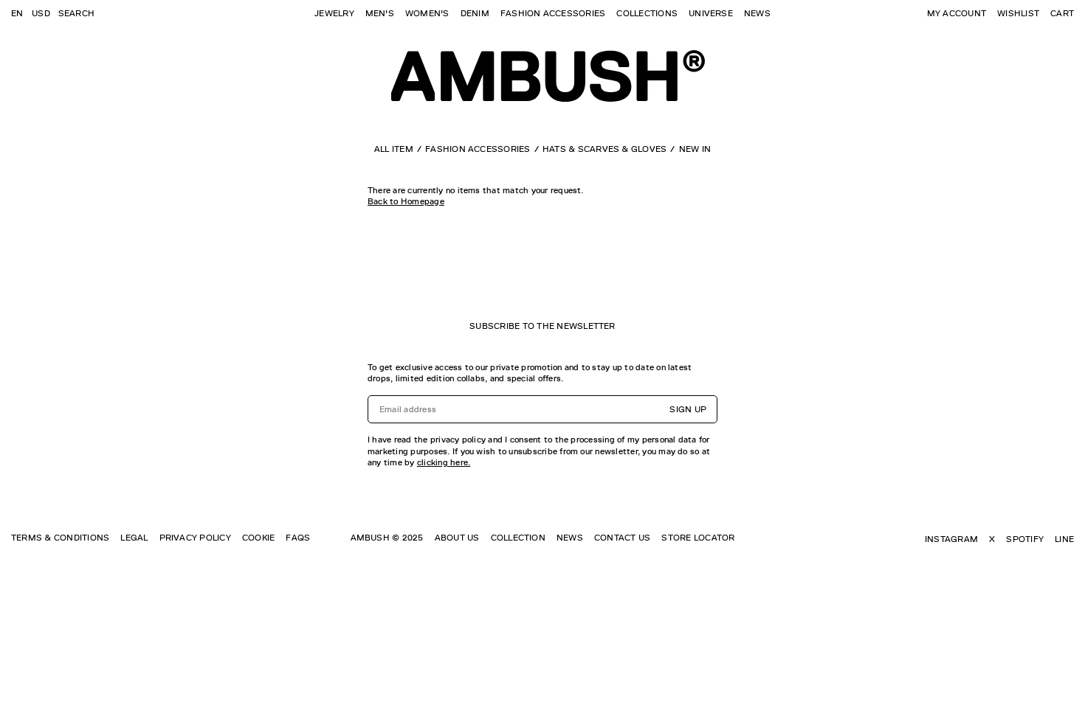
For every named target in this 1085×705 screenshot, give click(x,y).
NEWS (757, 13)
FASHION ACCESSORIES (553, 13)
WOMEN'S (427, 13)
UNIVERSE (711, 13)
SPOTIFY (1025, 539)
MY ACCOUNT (956, 13)
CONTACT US (622, 537)
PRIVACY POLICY (195, 537)
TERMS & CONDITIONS (60, 537)
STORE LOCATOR (697, 537)
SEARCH (76, 13)
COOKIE (258, 537)
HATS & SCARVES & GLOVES (604, 149)
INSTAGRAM (951, 539)
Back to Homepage (406, 201)
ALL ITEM (393, 149)
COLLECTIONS (647, 13)
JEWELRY (334, 13)
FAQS (298, 537)
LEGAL (134, 537)
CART (1062, 13)
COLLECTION (518, 537)
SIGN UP (687, 409)
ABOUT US (457, 537)
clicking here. (443, 462)
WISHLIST (1018, 13)
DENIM (475, 13)
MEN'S (379, 13)
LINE (1064, 539)
